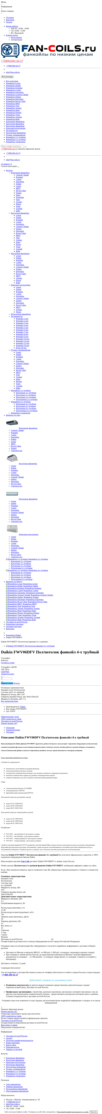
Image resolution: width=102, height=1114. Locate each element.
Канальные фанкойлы (15, 121)
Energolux (20, 182)
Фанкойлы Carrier (13, 90)
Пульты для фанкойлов (15, 135)
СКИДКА (5, 672)
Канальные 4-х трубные (26, 404)
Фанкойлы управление (15, 142)
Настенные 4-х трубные (26, 408)
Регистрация (16, 37)
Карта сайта (11, 1045)
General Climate (22, 175)
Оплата (9, 22)
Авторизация (16, 40)
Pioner (18, 204)
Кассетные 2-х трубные (26, 395)
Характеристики (13, 730)
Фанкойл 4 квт (22, 325)
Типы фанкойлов (13, 1084)
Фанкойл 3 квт (22, 323)
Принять (93, 1112)
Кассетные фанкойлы (15, 124)
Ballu (18, 211)
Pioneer (19, 381)
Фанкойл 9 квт (22, 337)
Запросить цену (7, 674)
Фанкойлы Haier (13, 110)
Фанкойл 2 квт (22, 321)
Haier (18, 195)
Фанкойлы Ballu (13, 119)
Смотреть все (16, 451)
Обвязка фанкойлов (14, 1087)
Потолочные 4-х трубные (26, 411)
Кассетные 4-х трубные (26, 406)
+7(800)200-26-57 (13, 66)
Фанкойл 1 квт (22, 319)
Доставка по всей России (16, 622)
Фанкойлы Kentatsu (14, 88)
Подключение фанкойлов (16, 1089)
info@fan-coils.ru (13, 72)
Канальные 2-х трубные (26, 393)
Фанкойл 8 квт (22, 334)
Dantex (19, 193)
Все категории (12, 81)
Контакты (10, 20)
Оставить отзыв (7, 663)
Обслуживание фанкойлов (17, 1091)
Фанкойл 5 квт (22, 328)
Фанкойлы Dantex (13, 97)
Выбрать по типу (13, 415)
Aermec (19, 202)
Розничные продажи (14, 624)
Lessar (18, 186)
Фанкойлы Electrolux (15, 99)
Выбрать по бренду (14, 582)
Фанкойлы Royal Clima (15, 101)
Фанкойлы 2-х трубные (16, 137)
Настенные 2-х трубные (26, 397)
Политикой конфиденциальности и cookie (73, 1112)
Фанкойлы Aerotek (14, 117)
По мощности (12, 130)
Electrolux (20, 197)
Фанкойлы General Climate (17, 95)
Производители (12, 1047)
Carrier (18, 179)
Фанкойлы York (12, 106)
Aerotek (19, 209)
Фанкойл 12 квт (22, 341)
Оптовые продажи (14, 626)
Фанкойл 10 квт (22, 339)
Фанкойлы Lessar (13, 83)
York (18, 200)
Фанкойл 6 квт (22, 330)
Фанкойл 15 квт (22, 343)
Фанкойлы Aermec (14, 108)
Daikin (18, 184)
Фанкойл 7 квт (22, 332)
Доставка (10, 17)
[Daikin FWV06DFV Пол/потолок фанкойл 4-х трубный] (30, 646)
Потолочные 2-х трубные (26, 399)
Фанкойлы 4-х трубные (16, 139)
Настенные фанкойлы (15, 126)
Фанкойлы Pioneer (13, 113)
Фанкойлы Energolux (15, 92)
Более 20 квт (21, 348)
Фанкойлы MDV (13, 104)
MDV (18, 188)
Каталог (9, 170)
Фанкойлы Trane (13, 115)
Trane (18, 206)
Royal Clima (21, 191)
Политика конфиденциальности (19, 1040)
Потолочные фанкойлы (16, 133)
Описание (10, 728)
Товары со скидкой (14, 1049)
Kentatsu (19, 177)
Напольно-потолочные (15, 128)
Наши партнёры (13, 1043)
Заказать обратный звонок (29, 149)
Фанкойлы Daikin (13, 86)
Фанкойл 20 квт (22, 346)
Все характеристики (9, 701)
